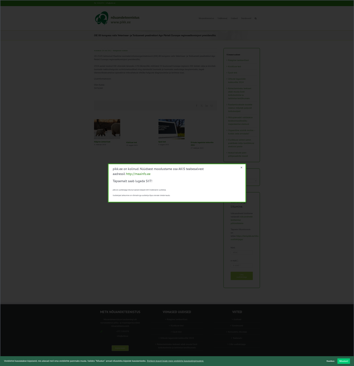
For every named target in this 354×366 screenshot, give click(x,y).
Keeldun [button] (331, 361)
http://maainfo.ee (138, 174)
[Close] (241, 167)
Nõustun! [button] (343, 361)
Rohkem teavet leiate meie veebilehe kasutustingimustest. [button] (175, 361)
